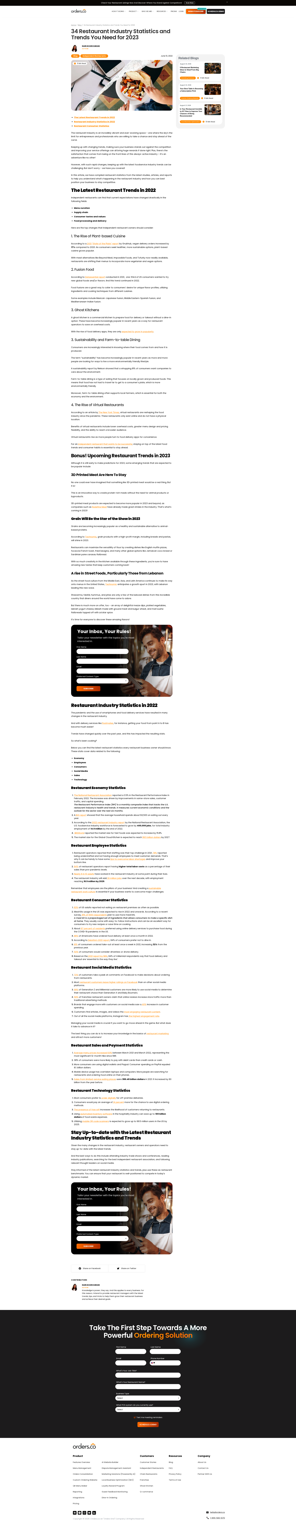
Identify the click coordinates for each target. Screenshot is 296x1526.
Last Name (81, 657)
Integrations (78, 1497)
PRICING (174, 11)
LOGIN (181, 11)
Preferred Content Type (88, 676)
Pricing (76, 1503)
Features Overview (81, 1462)
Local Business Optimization (190, 122)
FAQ (171, 1468)
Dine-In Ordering (109, 1497)
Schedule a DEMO (216, 11)
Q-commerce (146, 1491)
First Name (81, 647)
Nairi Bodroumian (91, 46)
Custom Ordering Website (189, 98)
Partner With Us (205, 1474)
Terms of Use (175, 1480)
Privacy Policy (175, 1474)
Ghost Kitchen (146, 1486)
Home (73, 25)
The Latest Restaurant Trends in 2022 (94, 117)
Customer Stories (148, 1462)
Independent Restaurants (94, 56)
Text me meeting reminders (149, 1417)
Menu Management (82, 1468)
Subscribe (88, 688)
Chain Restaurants (148, 1474)
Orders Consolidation (83, 1474)
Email (79, 667)
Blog (80, 25)
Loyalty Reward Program (113, 1486)
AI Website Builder (110, 1462)
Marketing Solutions (187, 78)
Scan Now (189, 3)
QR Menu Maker (80, 1486)
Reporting (77, 1491)
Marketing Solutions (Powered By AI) (118, 1474)
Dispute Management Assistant (116, 1468)
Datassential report (95, 277)
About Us (202, 1462)
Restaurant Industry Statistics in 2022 (94, 121)
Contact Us (203, 1468)
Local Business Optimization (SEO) (118, 1480)
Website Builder (196, 11)
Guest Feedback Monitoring (115, 1491)
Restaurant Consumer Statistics (91, 125)
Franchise (144, 1480)
